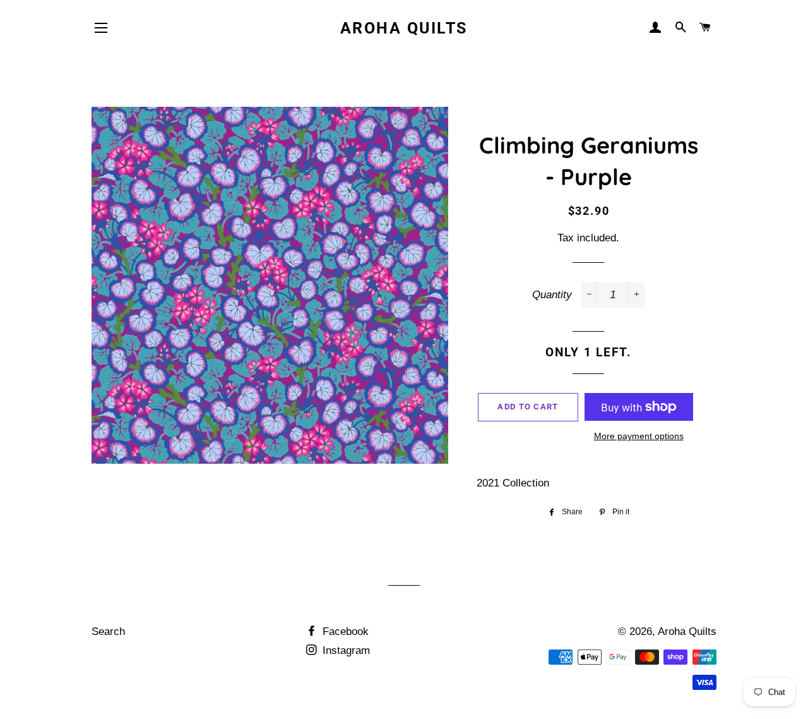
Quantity (552, 295)
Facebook (344, 631)
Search (108, 631)
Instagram (344, 650)
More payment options (639, 436)
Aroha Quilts (404, 28)
